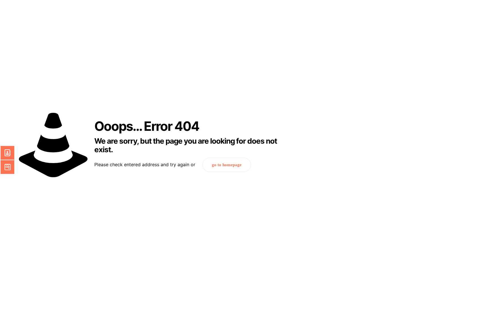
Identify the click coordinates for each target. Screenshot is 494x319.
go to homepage (227, 164)
